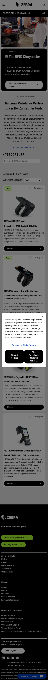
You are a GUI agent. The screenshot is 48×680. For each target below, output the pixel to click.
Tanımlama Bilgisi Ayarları (24, 345)
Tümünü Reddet (14, 356)
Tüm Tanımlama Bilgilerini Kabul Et (34, 356)
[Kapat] (42, 316)
